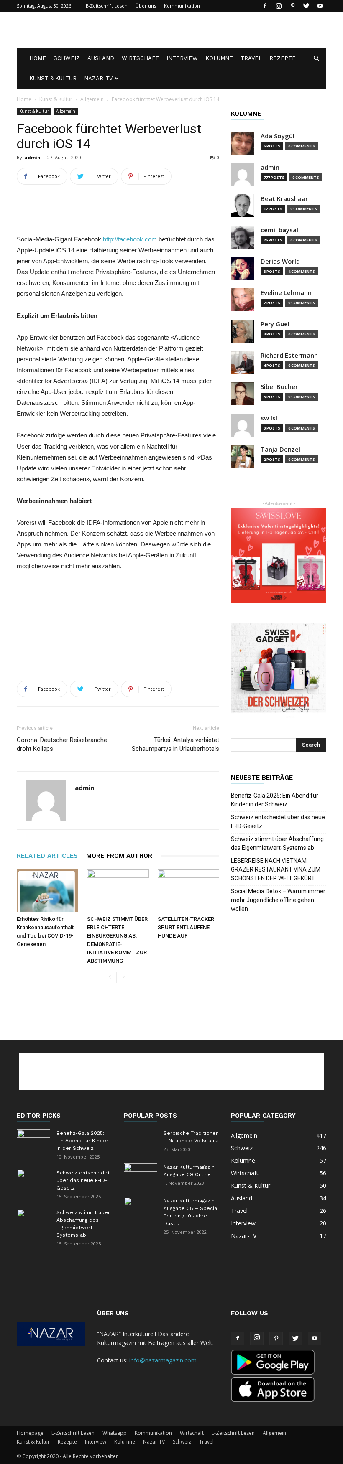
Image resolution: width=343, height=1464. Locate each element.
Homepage (30, 1432)
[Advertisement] (228, 30)
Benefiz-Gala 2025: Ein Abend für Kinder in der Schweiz (274, 800)
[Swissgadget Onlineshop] (278, 670)
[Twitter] (306, 6)
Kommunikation (182, 6)
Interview (182, 58)
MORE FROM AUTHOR (119, 855)
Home (37, 58)
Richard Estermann (289, 355)
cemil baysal (279, 230)
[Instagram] (278, 6)
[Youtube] (320, 6)
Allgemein (92, 99)
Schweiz (67, 58)
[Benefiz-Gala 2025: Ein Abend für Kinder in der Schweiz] (33, 1141)
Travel (251, 58)
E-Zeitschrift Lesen (107, 6)
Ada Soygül (277, 136)
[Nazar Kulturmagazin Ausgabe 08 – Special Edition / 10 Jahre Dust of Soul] (140, 1208)
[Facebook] (265, 6)
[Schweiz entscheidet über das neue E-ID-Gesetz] (33, 1180)
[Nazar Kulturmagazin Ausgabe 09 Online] (140, 1175)
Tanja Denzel (280, 449)
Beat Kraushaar (284, 199)
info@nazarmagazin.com (163, 1360)
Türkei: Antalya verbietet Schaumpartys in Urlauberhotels (175, 744)
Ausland (100, 58)
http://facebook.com (130, 239)
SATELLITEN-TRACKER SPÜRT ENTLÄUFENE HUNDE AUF (186, 927)
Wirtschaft (140, 58)
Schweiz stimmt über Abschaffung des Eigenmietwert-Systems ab (277, 843)
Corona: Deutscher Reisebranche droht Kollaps (62, 744)
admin (32, 157)
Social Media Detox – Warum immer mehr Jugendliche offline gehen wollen (278, 900)
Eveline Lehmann (286, 293)
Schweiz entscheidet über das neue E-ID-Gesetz (278, 821)
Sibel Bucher (279, 387)
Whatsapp (114, 1432)
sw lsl (269, 418)
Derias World (280, 261)
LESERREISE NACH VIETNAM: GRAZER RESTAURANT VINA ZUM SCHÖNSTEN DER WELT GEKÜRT (275, 869)
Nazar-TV (98, 78)
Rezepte (282, 58)
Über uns (146, 6)
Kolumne (219, 58)
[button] (316, 59)
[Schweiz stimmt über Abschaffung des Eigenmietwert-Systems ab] (33, 1220)
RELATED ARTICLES (47, 855)
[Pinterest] (292, 6)
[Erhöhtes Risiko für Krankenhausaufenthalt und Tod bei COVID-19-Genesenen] (47, 890)
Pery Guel (275, 324)
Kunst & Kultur (53, 78)
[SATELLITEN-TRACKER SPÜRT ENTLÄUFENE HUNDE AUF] (188, 890)
